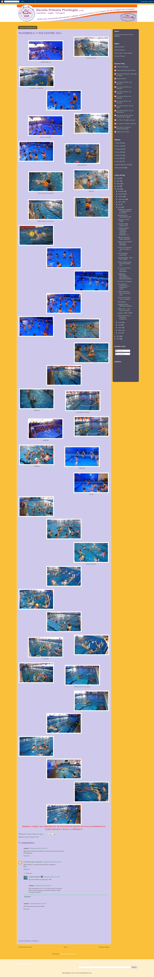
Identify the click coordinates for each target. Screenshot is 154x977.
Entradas (120, 351)
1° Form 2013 (118, 143)
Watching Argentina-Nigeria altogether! (124, 238)
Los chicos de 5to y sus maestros (123, 102)
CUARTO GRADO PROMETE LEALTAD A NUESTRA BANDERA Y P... (124, 231)
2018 (118, 178)
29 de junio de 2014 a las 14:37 (39, 848)
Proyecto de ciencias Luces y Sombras (124, 298)
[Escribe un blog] (51, 834)
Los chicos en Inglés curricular (125, 120)
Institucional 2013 (119, 167)
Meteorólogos (122, 302)
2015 (118, 186)
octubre (120, 196)
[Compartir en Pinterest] (57, 834)
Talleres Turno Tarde (122, 132)
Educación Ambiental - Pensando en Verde (126, 74)
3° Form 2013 (118, 152)
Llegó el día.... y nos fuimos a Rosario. (124, 309)
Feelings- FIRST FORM (125, 313)
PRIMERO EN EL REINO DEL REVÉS (125, 305)
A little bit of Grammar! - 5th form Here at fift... (124, 249)
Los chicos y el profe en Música (126, 123)
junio (120, 207)
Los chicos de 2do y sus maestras (123, 87)
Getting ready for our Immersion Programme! (124, 317)
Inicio (65, 947)
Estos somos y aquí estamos (123, 53)
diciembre (121, 191)
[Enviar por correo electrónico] (49, 834)
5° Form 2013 (118, 161)
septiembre (121, 199)
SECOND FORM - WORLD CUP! (123, 224)
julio (119, 204)
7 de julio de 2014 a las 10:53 (38, 903)
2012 (118, 339)
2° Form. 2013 (118, 146)
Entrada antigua (104, 947)
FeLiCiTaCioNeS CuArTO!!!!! (123, 254)
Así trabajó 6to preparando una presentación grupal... (123, 286)
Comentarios (121, 354)
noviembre (121, 194)
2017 (118, 181)
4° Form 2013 (118, 158)
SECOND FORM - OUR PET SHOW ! (125, 258)
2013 (118, 336)
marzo (120, 327)
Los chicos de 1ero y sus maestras (124, 83)
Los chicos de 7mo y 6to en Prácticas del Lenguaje (124, 116)
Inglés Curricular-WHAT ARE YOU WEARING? (125, 243)
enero (120, 333)
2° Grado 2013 (118, 149)
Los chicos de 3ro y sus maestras (123, 92)
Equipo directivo (121, 78)
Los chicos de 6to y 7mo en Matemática (124, 111)
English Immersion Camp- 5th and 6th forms (124, 293)
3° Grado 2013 (118, 155)
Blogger (89, 973)
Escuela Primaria (119, 56)
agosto (120, 202)
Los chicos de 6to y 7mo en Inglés (124, 106)
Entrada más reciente (25, 947)
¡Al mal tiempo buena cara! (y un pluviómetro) (124, 269)
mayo (120, 322)
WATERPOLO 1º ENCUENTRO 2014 (124, 216)
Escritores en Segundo (125, 281)
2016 (118, 183)
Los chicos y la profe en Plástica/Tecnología (123, 128)
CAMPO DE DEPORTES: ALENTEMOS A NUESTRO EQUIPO (125, 276)
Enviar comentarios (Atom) (68, 954)
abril (119, 325)
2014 (118, 189)
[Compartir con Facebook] (55, 834)
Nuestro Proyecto (119, 50)
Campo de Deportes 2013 (122, 164)
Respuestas (29, 873)
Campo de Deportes (34, 877)
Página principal (119, 47)
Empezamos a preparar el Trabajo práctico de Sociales (125, 211)
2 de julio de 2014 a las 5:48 (51, 877)
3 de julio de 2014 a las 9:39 (43, 885)
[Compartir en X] (53, 834)
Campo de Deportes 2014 (32, 837)
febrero (120, 330)
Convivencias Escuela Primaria (125, 70)
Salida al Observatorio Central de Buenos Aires (124, 263)
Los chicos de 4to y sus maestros (33, 862)
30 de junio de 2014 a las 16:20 (52, 862)
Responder (27, 856)
